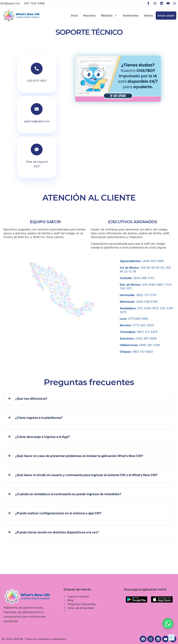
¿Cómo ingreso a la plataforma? (39, 417)
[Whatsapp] (174, 3)
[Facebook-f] (148, 3)
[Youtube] (168, 3)
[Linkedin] (161, 3)
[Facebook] (143, 639)
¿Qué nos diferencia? (31, 398)
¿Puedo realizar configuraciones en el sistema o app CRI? (58, 513)
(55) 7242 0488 (34, 3)
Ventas (148, 15)
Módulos (107, 15)
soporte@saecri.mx (37, 121)
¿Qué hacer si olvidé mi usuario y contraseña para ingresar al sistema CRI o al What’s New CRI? (86, 475)
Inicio (74, 15)
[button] (89, 398)
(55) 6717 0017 (37, 80)
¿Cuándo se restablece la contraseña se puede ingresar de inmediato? (68, 494)
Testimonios (130, 15)
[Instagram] (154, 3)
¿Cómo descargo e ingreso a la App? (42, 437)
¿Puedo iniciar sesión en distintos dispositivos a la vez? (57, 532)
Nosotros (89, 15)
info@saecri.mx (10, 3)
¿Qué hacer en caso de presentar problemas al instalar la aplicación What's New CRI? (79, 456)
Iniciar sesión (166, 15)
